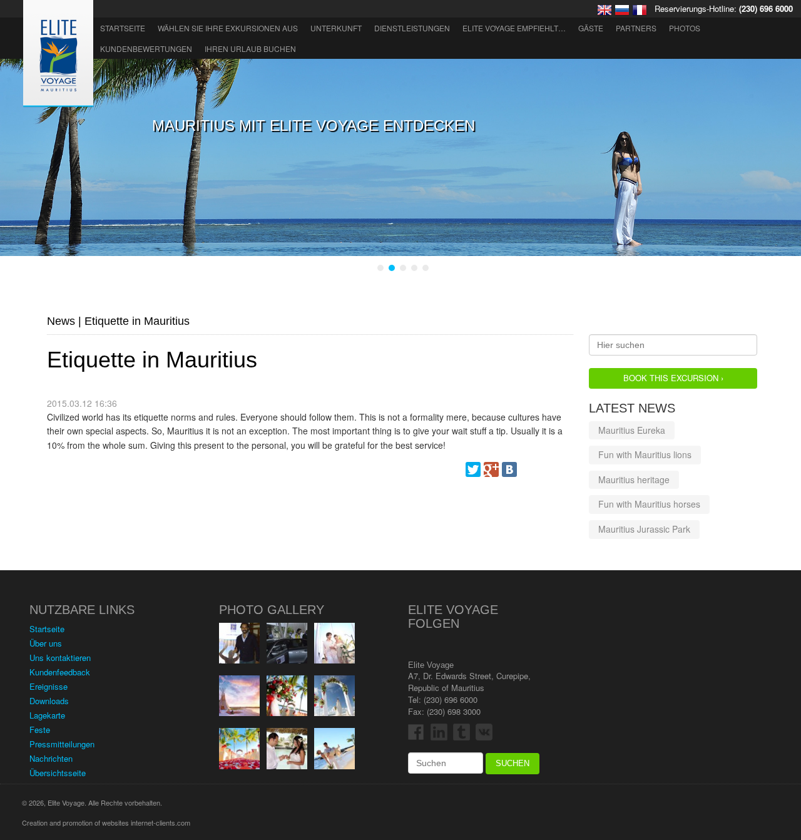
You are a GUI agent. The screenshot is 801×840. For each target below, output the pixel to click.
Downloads (49, 701)
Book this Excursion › (673, 378)
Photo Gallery (271, 610)
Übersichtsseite (57, 773)
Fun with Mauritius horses (649, 504)
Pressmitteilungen (61, 744)
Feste (39, 729)
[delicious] (545, 469)
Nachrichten (51, 758)
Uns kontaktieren (60, 657)
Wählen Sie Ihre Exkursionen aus (228, 28)
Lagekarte (47, 715)
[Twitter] (473, 469)
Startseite (122, 28)
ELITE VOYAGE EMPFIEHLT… (514, 28)
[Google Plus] (491, 469)
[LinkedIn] (563, 469)
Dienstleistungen (412, 28)
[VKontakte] (509, 469)
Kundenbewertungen (146, 48)
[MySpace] (527, 469)
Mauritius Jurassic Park (644, 529)
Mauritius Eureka (631, 430)
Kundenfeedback (59, 672)
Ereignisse (48, 686)
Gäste (590, 28)
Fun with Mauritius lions (644, 454)
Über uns (45, 643)
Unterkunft (336, 28)
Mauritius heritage (634, 479)
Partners (636, 28)
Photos (684, 28)
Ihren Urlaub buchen (250, 48)
